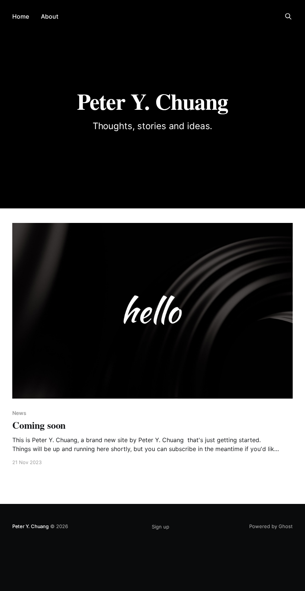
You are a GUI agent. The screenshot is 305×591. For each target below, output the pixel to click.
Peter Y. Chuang (30, 526)
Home (20, 16)
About (49, 16)
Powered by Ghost (271, 526)
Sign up (160, 527)
